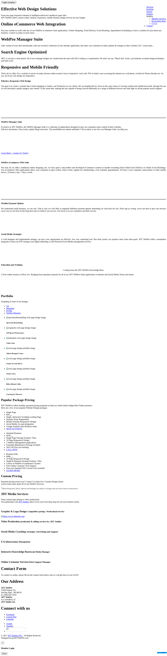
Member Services (159, 19)
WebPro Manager (13, 313)
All (7, 306)
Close (4, 654)
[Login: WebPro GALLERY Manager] (4, 640)
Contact (149, 26)
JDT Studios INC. (15, 635)
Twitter (9, 624)
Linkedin (10, 619)
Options (149, 14)
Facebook (10, 614)
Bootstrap (10, 308)
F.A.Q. (154, 23)
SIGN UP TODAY (14, 429)
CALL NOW (11, 450)
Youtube (9, 626)
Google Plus (11, 617)
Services (149, 7)
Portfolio (150, 9)
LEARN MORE (13, 470)
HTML (9, 311)
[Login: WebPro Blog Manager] (11, 640)
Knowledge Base (159, 21)
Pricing (149, 12)
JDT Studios (24, 502)
